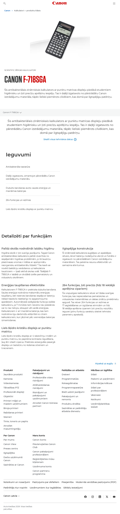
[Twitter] (107, 497)
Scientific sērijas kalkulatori (20, 70)
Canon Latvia (11, 496)
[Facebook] (85, 497)
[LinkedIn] (100, 497)
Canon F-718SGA (11, 112)
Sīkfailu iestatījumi (73, 487)
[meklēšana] (4, 3)
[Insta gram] (92, 497)
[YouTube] (114, 497)
